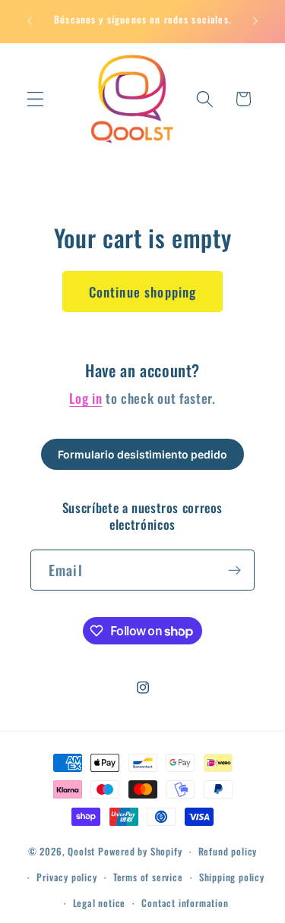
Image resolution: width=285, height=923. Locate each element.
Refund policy (227, 851)
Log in (85, 398)
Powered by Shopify (140, 851)
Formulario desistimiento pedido (142, 454)
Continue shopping (143, 291)
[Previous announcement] (29, 21)
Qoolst (81, 851)
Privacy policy (66, 877)
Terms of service (148, 877)
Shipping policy (231, 877)
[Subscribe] (234, 570)
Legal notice (99, 903)
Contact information (184, 903)
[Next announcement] (255, 21)
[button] (35, 99)
